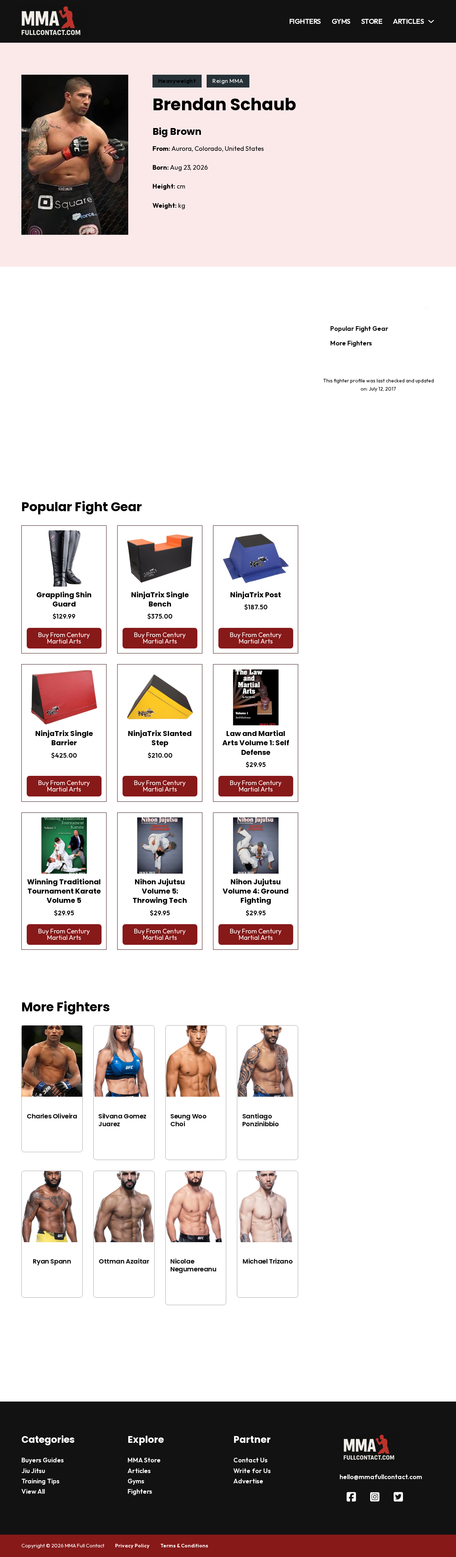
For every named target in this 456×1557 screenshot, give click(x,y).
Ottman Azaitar (124, 1261)
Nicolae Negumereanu (193, 1265)
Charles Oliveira (52, 1116)
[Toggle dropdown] (431, 21)
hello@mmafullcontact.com (381, 1477)
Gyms (341, 21)
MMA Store (144, 1460)
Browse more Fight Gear (66, 968)
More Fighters (351, 343)
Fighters (305, 21)
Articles (408, 21)
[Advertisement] (159, 392)
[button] (64, 638)
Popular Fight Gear (359, 328)
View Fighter (52, 1134)
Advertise (248, 1481)
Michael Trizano (267, 1261)
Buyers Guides (42, 1460)
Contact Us (250, 1460)
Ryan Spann (52, 1261)
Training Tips (40, 1481)
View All (33, 1491)
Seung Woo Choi (188, 1120)
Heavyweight (177, 80)
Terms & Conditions (184, 1545)
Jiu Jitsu (33, 1471)
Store (372, 21)
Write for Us (252, 1471)
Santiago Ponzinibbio (260, 1120)
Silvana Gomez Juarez (122, 1120)
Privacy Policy (132, 1545)
